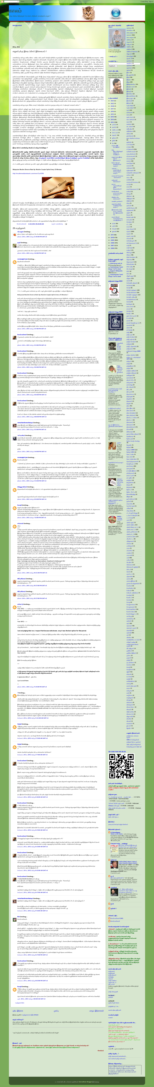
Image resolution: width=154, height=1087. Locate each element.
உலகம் (128, 122)
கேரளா (129, 215)
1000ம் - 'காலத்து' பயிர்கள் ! (119, 518)
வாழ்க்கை (129, 695)
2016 (112, 111)
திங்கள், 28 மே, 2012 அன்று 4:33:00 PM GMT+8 (31, 429)
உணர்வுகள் (130, 112)
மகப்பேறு (129, 616)
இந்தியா (129, 79)
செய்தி (128, 288)
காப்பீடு (129, 184)
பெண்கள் (129, 586)
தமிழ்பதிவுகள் (112, 975)
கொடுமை (129, 222)
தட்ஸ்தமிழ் (129, 330)
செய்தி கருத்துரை (132, 290)
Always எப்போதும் (113, 805)
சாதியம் (129, 250)
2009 (113, 240)
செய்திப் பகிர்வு (131, 297)
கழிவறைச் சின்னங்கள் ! (116, 180)
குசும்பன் (129, 205)
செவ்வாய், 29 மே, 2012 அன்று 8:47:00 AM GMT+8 (32, 892)
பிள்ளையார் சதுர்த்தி (132, 567)
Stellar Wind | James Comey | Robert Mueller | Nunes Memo (128, 862)
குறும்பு (128, 212)
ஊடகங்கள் (130, 126)
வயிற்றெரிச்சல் (131, 681)
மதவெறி (129, 633)
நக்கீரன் (110, 997)
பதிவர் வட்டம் (130, 534)
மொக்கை (129, 665)
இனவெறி (129, 101)
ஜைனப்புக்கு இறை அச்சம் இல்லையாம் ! (117, 158)
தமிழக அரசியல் (131, 355)
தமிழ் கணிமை (112, 980)
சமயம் (128, 227)
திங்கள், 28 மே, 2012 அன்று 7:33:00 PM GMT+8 (31, 517)
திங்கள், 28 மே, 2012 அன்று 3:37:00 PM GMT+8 (31, 328)
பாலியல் (129, 560)
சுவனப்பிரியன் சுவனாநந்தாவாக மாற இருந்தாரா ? (117, 218)
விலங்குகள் (130, 705)
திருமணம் (129, 401)
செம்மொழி (130, 285)
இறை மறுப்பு (130, 98)
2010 (112, 237)
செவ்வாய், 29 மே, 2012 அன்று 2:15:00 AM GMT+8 (32, 738)
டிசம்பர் (114, 124)
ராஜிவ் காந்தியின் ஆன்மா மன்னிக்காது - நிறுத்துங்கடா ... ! (115, 501)
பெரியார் (129, 590)
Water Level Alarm (117, 834)
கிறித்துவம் (130, 198)
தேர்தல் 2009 (131, 450)
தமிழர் (128, 363)
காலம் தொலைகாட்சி (132, 189)
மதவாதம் (129, 626)
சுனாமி (128, 280)
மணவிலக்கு (59, 224)
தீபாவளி (129, 429)
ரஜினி (128, 672)
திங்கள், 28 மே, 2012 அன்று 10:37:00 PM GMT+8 (32, 585)
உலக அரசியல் (130, 119)
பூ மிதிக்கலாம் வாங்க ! (114, 408)
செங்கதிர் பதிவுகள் (132, 283)
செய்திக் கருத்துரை (132, 295)
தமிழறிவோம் (130, 366)
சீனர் (128, 271)
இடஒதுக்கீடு (130, 75)
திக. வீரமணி (130, 387)
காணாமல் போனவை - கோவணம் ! (117, 176)
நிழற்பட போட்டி (131, 492)
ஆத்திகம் (129, 63)
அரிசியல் (129, 40)
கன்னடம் (129, 175)
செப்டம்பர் (115, 132)
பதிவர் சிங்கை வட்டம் (132, 527)
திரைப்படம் (130, 420)
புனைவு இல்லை (131, 581)
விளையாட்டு (130, 714)
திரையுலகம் (130, 424)
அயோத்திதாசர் (131, 33)
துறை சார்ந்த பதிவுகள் (133, 434)
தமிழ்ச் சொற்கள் (131, 341)
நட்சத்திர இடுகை (131, 471)
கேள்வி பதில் (130, 217)
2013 (112, 119)
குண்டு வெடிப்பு (131, 208)
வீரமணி (129, 721)
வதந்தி (128, 679)
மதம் (128, 623)
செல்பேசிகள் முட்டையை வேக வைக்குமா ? (117, 193)
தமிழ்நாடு (129, 344)
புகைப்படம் (130, 574)
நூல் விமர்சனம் (131, 499)
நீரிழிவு (128, 496)
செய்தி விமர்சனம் (131, 292)
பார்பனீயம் (129, 550)
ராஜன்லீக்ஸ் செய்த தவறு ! (115, 462)
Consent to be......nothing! (119, 843)
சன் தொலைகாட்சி (132, 243)
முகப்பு (56, 1011)
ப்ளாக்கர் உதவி (131, 506)
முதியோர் (129, 651)
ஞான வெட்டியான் (131, 316)
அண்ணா (129, 28)
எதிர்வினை (130, 131)
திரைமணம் (130, 422)
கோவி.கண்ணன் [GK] (117, 918)
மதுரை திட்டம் (112, 982)
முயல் (112, 904)
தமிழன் (129, 368)
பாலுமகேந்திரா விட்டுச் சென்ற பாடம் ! (120, 346)
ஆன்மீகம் (129, 68)
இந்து (128, 82)
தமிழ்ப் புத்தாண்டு (132, 346)
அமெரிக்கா (130, 30)
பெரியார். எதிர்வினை (132, 593)
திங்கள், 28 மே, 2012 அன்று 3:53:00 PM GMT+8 (31, 345)
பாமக (128, 548)
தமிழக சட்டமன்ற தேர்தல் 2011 (134, 358)
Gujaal (19, 724)
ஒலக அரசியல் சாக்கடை (133, 138)
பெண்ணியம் (130, 588)
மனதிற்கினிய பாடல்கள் (133, 640)
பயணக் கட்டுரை (131, 536)
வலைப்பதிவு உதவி (132, 686)
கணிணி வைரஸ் (131, 151)
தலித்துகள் (130, 375)
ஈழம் (128, 110)
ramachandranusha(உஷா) (25, 422)
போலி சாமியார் (131, 611)
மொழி (128, 667)
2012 (112, 122)
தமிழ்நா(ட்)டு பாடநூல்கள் (134, 742)
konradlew (82, 1082)
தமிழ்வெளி (111, 973)
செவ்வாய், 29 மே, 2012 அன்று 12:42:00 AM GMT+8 (32, 718)
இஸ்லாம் (129, 103)
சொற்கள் (129, 311)
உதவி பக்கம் (130, 117)
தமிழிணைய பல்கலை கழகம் (132, 736)
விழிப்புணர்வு (130, 712)
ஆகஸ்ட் (114, 135)
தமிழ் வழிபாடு (130, 339)
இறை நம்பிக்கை (131, 96)
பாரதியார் (129, 553)
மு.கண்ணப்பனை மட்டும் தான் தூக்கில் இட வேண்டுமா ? (115, 390)
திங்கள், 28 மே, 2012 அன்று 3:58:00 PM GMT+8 (31, 367)
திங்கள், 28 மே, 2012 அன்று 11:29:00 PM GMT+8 (32, 687)
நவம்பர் (114, 127)
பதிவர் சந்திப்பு (131, 525)
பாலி (128, 557)
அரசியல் (129, 35)
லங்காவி (129, 674)
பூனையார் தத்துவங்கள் (133, 583)
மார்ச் (113, 226)
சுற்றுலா (129, 278)
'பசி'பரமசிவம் (21, 435)
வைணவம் (129, 723)
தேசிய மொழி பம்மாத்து (133, 441)
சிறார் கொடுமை (131, 257)
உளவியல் (129, 124)
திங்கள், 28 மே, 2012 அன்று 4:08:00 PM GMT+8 (31, 417)
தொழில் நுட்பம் (131, 464)
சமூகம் (53, 224)
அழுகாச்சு (129, 42)
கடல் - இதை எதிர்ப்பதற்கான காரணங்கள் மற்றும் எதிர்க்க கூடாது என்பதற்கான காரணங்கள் (128, 890)
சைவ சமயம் (130, 306)
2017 (112, 109)
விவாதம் (129, 709)
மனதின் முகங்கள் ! (117, 201)
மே (113, 143)
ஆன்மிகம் (129, 65)
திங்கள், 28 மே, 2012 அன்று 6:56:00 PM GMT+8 (31, 499)
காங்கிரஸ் (129, 180)
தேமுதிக (129, 445)
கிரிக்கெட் (129, 196)
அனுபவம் (129, 54)
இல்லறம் (129, 91)
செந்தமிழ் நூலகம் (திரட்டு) (134, 747)
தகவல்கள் (129, 325)
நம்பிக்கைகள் (130, 473)
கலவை (129, 161)
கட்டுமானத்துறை (115, 832)
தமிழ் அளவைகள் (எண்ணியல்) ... (117, 1056)
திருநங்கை (130, 399)
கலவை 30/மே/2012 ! (115, 146)
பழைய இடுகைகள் (96, 1011)
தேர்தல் (129, 447)
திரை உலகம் (130, 410)
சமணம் (110, 1017)
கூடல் (112, 876)
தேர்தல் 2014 (130, 452)
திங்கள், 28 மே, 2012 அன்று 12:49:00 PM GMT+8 (32, 236)
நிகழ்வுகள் (129, 487)
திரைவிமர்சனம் (131, 427)
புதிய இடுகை (18, 1011)
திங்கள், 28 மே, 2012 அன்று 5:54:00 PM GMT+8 (31, 481)
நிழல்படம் (129, 489)
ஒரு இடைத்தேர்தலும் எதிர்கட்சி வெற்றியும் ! (117, 152)
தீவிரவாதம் (130, 432)
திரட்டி (128, 389)
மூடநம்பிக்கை (130, 662)
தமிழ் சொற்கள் (131, 337)
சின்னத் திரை (130, 264)
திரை (128, 406)
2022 (112, 103)
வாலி (128, 693)
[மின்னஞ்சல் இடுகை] (65, 224)
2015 (112, 114)
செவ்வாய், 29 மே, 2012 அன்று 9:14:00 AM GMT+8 (32, 911)
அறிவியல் (129, 49)
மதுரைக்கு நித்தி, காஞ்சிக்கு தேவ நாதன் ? (117, 205)
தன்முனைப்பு (130, 382)
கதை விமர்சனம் (131, 154)
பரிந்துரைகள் (130, 541)
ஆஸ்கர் (129, 70)
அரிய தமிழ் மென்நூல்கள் (134, 744)
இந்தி (128, 77)
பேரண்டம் (129, 597)
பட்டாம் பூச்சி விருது (132, 513)
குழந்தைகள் (130, 210)
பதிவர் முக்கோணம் (132, 532)
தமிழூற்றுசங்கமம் (111, 978)
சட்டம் (128, 224)
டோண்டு (129, 318)
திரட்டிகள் (129, 392)
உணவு (128, 115)
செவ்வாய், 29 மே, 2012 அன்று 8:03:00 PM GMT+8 (32, 980)
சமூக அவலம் (130, 229)
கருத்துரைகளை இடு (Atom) (30, 1015)
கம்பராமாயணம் (131, 156)
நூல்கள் (129, 501)
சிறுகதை (129, 259)
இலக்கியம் (130, 94)
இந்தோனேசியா (131, 84)
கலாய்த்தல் (130, 163)
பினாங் (128, 572)
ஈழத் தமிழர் (130, 105)
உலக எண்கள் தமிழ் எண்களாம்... (117, 1058)
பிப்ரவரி (114, 229)
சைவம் (128, 309)
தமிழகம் (129, 361)
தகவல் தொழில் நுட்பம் (133, 323)
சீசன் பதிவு (130, 266)
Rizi (18, 916)
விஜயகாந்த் (130, 716)
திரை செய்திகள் (131, 413)
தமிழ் (128, 332)
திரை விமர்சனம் (131, 415)
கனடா (128, 177)
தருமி (18, 242)
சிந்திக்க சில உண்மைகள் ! (116, 198)
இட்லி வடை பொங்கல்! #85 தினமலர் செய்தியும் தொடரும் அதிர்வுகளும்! (128, 846)
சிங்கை (129, 255)
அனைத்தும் (130, 56)
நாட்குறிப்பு (129, 478)
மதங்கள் (129, 621)
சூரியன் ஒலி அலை (113, 1003)
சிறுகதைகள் (130, 262)
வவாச (128, 688)
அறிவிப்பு (129, 47)
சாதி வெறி (129, 248)
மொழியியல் (130, 669)
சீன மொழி (130, 269)
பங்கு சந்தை (130, 511)
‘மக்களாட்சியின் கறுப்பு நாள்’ (116, 803)
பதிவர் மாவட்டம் (131, 529)
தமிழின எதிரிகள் (131, 371)
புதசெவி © (114, 908)
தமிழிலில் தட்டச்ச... (113, 1006)
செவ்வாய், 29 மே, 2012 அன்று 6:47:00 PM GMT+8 (32, 955)
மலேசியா (129, 637)
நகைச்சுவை (130, 466)
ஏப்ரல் (114, 223)
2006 (113, 248)
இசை (128, 72)
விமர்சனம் (129, 702)
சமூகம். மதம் (130, 236)
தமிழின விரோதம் (131, 373)
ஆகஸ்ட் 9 (129, 58)
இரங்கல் (129, 89)
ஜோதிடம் (129, 728)
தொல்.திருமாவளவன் (132, 461)
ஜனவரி (114, 231)
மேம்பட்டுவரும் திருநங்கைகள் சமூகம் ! (116, 164)
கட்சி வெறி (130, 144)
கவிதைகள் (130, 168)
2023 (112, 101)
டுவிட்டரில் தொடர (113, 817)
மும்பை (129, 655)
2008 (113, 243)
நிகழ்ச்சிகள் (130, 482)
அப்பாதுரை (20, 231)
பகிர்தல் (129, 508)
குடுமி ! (119, 443)
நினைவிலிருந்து (131, 494)
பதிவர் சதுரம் (130, 522)
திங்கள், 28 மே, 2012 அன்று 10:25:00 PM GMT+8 (32, 573)
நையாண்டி (130, 504)
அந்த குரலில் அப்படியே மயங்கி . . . (117, 808)
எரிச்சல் (129, 133)
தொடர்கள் (130, 457)
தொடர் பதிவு (130, 454)
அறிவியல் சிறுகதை (132, 51)
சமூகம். (129, 234)
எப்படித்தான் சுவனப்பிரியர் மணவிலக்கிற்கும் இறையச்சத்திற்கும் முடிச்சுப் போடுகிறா (64, 158)
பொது (128, 602)
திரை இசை (130, 408)
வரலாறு (129, 683)
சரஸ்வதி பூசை (131, 241)
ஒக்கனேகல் (130, 136)
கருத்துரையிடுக (19, 1003)
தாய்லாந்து (130, 385)
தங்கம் (128, 327)
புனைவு (129, 579)
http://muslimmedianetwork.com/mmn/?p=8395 (28, 173)
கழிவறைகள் (130, 170)
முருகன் (129, 658)
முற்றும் (129, 660)
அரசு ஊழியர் (130, 37)
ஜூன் (114, 140)
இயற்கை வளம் (131, 87)
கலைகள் (129, 166)
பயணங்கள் (114, 887)
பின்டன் (129, 569)
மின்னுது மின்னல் (22, 487)
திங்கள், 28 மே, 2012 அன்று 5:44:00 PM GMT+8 (31, 451)
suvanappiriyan (22, 259)
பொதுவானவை (131, 604)
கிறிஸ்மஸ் (129, 201)
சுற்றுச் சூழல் (130, 276)
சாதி (128, 245)
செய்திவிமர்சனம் (131, 299)
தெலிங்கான (130, 436)
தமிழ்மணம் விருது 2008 (133, 351)
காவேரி (129, 191)
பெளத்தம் (129, 595)
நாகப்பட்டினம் (130, 475)
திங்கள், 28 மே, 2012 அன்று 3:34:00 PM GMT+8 (31, 253)
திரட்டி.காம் (111, 984)
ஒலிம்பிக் (129, 142)
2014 (112, 117)
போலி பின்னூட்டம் (132, 614)
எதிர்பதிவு (129, 129)
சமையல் (129, 238)
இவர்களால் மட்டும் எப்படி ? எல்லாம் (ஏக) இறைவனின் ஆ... (117, 212)
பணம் (128, 520)
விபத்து (129, 700)
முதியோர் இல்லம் (131, 653)
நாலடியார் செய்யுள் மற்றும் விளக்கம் (118, 824)
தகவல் (128, 320)
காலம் (15, 11)
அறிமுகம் (129, 44)
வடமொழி (129, 676)
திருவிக (129, 403)
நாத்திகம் (129, 480)
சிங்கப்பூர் (129, 252)
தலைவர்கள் (130, 378)
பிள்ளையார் (130, 565)
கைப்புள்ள (129, 220)
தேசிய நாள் (130, 439)
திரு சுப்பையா (130, 394)
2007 (112, 245)
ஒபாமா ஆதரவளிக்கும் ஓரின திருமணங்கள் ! (117, 186)
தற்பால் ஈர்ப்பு (130, 380)
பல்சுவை (129, 543)
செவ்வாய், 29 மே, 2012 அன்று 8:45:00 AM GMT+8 (32, 870)
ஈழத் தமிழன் (130, 108)
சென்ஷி (129, 302)
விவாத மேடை (130, 707)
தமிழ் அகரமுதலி (113, 991)
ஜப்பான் (129, 726)
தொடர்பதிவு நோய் (132, 459)
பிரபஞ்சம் (129, 562)
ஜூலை (114, 138)
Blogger (89, 1082)
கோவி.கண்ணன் (22, 224)
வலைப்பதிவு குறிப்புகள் (114, 1010)
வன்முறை (129, 690)
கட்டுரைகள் (130, 149)
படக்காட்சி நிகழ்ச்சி (132, 515)
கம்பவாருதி (130, 159)
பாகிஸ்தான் (130, 546)
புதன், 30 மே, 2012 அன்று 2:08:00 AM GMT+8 (31, 999)
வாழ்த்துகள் (130, 698)
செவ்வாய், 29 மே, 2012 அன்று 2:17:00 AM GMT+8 (32, 755)
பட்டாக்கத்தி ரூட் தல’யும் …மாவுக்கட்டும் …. (120, 797)
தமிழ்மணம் (130, 349)
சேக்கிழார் (129, 304)
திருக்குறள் (130, 396)
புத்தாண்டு (130, 576)
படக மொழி (130, 518)
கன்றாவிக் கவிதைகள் (133, 173)
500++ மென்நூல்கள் (133, 740)
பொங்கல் (129, 600)
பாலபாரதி (129, 555)
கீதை (128, 203)
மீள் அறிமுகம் (130, 648)
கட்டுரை (129, 147)
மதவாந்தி (129, 630)
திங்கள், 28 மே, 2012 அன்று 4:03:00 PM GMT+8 (31, 395)
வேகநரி (19, 505)
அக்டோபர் (115, 130)
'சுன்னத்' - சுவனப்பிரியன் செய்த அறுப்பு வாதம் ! (116, 171)
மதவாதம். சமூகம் (131, 628)
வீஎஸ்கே (129, 719)
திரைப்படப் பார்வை (132, 417)
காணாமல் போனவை (132, 182)
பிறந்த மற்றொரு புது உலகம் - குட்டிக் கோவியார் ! (120, 370)
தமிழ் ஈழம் (129, 334)
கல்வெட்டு (20, 604)
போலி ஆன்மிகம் (131, 609)
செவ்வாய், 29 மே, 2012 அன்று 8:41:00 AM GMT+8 (32, 830)
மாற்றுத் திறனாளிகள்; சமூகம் (132, 645)
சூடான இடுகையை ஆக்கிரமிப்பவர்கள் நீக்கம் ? (115, 426)
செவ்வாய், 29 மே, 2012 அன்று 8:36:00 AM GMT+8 (32, 797)
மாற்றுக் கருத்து (131, 642)
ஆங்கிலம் (129, 61)
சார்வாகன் (20, 523)
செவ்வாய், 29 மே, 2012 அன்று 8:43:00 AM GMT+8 (32, 846)
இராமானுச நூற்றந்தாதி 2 (117, 878)
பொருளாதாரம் (131, 607)
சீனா (128, 273)
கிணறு (129, 194)
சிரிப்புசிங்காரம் (21, 578)
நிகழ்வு (128, 485)
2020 (113, 106)
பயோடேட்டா (130, 539)
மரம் (128, 635)
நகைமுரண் (130, 468)
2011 (112, 235)
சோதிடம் (129, 313)
